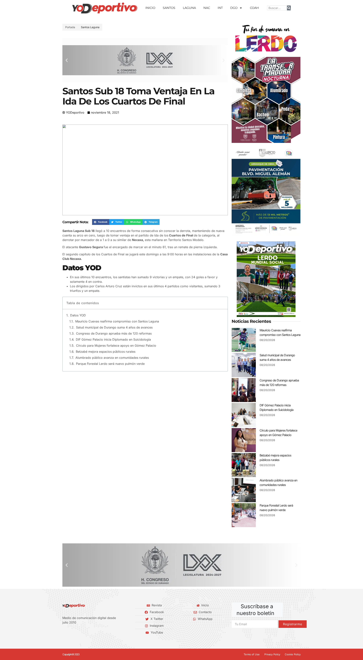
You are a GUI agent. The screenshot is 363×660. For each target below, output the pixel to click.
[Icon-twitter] (70, 632)
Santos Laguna (90, 27)
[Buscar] (289, 7)
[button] (66, 60)
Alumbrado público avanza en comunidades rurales (112, 357)
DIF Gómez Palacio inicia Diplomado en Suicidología (113, 339)
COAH (254, 8)
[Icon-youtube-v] (83, 632)
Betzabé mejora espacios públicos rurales (105, 351)
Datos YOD (78, 315)
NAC (206, 8)
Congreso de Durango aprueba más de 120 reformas (114, 333)
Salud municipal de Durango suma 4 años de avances (114, 327)
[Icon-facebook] (63, 632)
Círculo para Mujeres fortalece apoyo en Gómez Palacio (116, 345)
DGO (233, 8)
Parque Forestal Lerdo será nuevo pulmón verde (110, 364)
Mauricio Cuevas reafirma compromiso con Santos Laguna (117, 321)
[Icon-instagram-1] (76, 632)
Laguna (189, 8)
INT (220, 8)
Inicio (150, 8)
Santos (169, 8)
